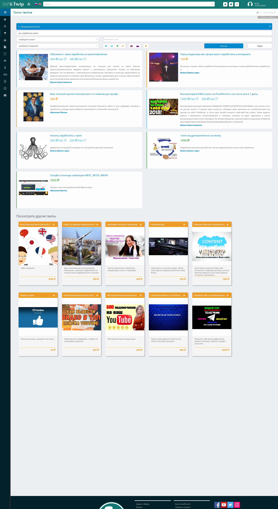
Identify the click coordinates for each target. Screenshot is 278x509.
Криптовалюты (64, 82)
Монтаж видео (157, 224)
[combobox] (57, 39)
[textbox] (111, 39)
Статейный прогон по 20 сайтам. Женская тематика (174, 295)
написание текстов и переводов (122, 224)
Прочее (63, 112)
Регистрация (260, 5)
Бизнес (53, 82)
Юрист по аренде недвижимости (79, 224)
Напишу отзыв (27, 295)
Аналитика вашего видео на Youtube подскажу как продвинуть (93, 295)
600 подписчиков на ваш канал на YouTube (127, 295)
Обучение (54, 112)
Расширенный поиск (30, 26)
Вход (257, 3)
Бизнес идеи (193, 72)
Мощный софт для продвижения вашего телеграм (218, 295)
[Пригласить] (29, 4)
